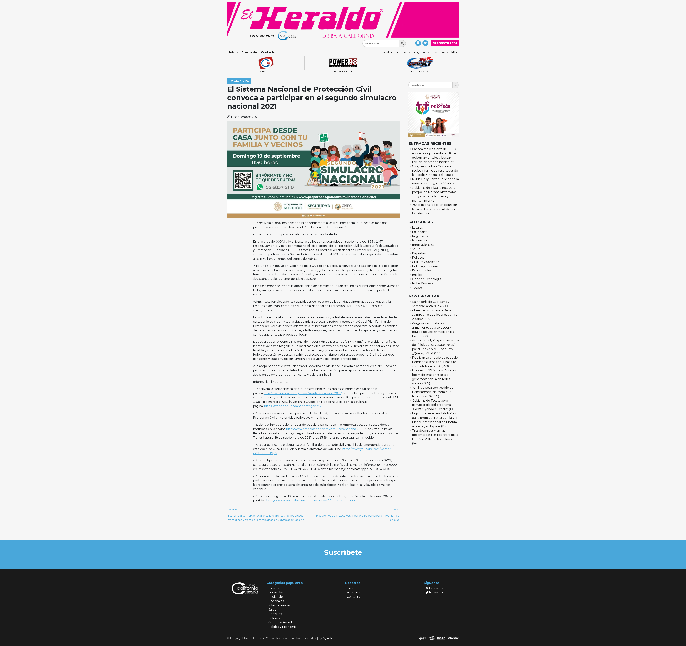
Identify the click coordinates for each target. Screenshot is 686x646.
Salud (416, 249)
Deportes (419, 253)
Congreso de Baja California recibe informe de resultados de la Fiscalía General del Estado (435, 171)
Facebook (435, 588)
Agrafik (327, 638)
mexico (417, 274)
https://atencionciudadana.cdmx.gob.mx (292, 406)
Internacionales (423, 244)
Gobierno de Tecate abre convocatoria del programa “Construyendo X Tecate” (431, 405)
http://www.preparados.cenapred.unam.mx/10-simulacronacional (312, 500)
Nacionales (440, 52)
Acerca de (249, 52)
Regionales (421, 52)
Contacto (268, 52)
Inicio (233, 52)
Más (454, 52)
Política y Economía (426, 266)
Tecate (417, 287)
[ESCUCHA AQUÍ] (343, 63)
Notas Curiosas (422, 283)
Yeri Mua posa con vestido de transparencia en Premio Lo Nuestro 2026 (432, 392)
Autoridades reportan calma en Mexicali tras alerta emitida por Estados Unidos (434, 209)
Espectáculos (421, 270)
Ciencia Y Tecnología (426, 279)
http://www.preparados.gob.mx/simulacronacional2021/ (302, 393)
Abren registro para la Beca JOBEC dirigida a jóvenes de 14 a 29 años (435, 315)
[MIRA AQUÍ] (265, 63)
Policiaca (418, 257)
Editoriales (403, 52)
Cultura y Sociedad (425, 262)
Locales (386, 52)
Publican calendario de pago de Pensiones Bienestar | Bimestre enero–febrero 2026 (435, 362)
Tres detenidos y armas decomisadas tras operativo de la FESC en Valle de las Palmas (435, 435)
